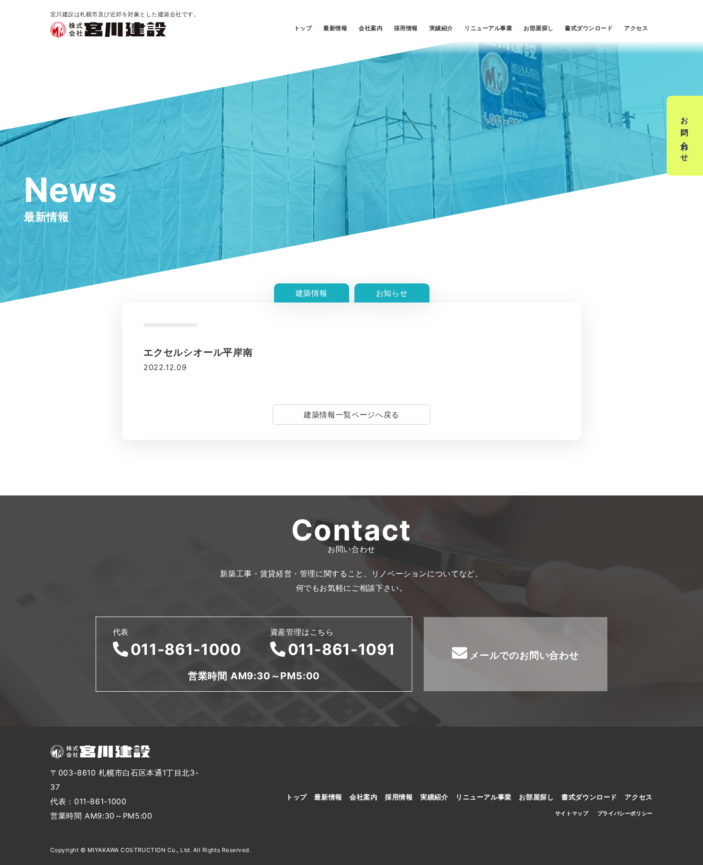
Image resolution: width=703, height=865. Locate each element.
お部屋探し (538, 28)
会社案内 (371, 28)
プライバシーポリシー (625, 813)
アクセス (636, 28)
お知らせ (392, 293)
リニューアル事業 (488, 28)
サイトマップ (572, 813)
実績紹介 (441, 28)
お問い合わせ (685, 136)
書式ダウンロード (589, 28)
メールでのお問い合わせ (524, 655)
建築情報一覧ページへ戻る (351, 414)
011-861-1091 (341, 649)
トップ (303, 28)
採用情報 (406, 28)
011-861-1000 (186, 649)
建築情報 (312, 293)
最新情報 (335, 28)
